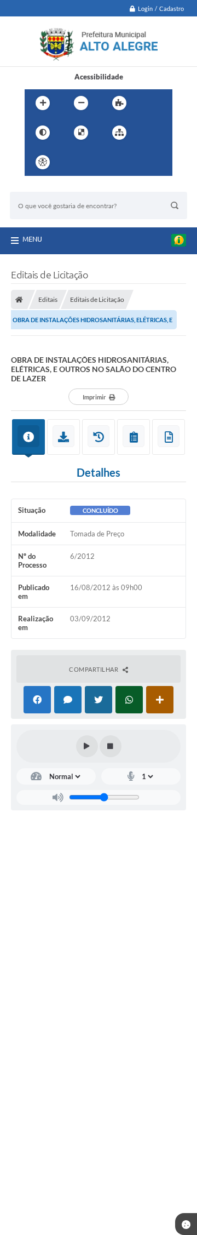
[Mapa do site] (119, 132)
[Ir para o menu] (98, 162)
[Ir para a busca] (122, 162)
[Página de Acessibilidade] (43, 162)
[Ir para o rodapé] (146, 162)
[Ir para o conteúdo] (74, 162)
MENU (32, 239)
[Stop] (110, 746)
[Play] (87, 746)
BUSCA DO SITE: (42, 186)
